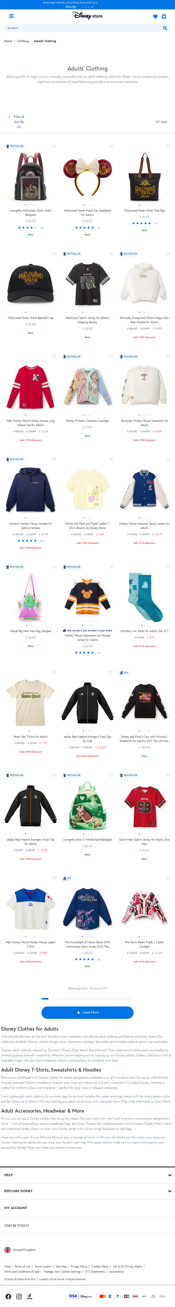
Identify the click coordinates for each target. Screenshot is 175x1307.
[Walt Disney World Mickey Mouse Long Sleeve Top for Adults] (30, 389)
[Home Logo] (87, 15)
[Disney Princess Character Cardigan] (87, 389)
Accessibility (116, 1271)
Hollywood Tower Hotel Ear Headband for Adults (87, 213)
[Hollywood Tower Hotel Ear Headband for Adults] (87, 178)
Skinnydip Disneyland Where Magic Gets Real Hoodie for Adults (144, 320)
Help (7, 1266)
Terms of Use (23, 1266)
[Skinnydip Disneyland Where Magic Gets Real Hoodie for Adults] (144, 286)
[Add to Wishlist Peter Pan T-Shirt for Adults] (54, 672)
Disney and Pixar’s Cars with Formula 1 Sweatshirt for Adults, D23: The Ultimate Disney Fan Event (144, 739)
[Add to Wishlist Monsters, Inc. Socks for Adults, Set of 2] (168, 567)
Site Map (61, 1266)
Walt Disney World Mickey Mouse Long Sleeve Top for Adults (30, 423)
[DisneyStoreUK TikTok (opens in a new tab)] (29, 1296)
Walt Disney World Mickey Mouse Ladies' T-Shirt (31, 944)
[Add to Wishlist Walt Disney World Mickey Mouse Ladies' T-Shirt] (54, 878)
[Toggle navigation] (13, 15)
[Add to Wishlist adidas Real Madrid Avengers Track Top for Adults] (54, 775)
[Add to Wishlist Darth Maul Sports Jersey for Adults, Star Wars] (168, 775)
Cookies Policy (100, 1266)
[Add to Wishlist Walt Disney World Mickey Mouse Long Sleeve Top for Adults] (54, 356)
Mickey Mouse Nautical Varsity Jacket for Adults (144, 526)
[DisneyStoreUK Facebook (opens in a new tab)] (8, 1296)
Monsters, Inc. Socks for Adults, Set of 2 (144, 631)
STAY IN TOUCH (16, 1226)
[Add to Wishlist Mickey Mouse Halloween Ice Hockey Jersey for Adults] (111, 567)
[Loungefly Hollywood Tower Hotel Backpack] (30, 178)
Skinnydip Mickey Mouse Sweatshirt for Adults (144, 423)
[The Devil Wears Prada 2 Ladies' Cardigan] (144, 910)
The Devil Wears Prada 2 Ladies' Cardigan (144, 944)
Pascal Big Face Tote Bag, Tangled (30, 631)
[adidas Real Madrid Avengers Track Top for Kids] (87, 705)
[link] (30, 228)
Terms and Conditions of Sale (21, 1271)
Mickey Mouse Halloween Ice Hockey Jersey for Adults (87, 638)
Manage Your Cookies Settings (62, 1271)
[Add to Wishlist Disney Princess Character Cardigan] (111, 356)
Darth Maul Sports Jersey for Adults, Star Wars (144, 842)
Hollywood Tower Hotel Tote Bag (144, 210)
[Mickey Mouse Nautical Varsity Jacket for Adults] (144, 492)
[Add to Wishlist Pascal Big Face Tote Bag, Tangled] (54, 567)
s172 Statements (95, 1271)
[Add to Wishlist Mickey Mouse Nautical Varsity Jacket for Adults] (168, 459)
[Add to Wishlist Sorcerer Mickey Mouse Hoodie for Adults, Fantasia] (54, 459)
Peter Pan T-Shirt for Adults (31, 737)
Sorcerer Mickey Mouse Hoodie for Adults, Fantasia (30, 526)
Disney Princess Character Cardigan (87, 421)
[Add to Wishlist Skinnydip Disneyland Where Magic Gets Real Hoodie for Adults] (168, 254)
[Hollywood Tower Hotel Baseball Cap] (30, 286)
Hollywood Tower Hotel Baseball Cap (30, 318)
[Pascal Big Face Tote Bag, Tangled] (30, 599)
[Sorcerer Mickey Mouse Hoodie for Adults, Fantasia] (30, 492)
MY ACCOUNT (15, 1208)
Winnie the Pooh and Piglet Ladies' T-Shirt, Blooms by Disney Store (87, 526)
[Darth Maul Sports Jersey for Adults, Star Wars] (144, 807)
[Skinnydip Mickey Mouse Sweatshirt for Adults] (144, 389)
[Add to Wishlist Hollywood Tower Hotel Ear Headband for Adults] (111, 146)
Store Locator (43, 1266)
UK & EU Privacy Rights (127, 1266)
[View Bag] (163, 16)
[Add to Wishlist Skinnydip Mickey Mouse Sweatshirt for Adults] (168, 356)
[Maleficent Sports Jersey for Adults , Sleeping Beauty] (87, 286)
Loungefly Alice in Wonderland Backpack (87, 839)
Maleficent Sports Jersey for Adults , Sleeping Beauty (87, 320)
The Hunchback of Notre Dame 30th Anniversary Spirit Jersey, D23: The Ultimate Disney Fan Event (87, 944)
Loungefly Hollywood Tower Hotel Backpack (30, 213)
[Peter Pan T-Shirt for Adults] (30, 705)
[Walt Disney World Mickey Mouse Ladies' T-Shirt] (30, 910)
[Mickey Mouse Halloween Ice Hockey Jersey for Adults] (87, 599)
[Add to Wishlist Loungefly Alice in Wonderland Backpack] (111, 775)
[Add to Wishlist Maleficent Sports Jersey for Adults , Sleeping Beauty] (111, 254)
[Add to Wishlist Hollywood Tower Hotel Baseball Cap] (54, 254)
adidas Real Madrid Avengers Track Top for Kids (87, 739)
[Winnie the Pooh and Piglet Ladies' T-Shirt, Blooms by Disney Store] (87, 492)
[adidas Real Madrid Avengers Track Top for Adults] (30, 807)
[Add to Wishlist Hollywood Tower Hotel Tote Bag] (168, 146)
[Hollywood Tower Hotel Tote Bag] (144, 178)
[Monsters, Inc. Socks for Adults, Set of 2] (144, 599)
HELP (8, 1175)
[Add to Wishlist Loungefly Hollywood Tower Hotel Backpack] (54, 146)
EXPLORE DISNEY (18, 1191)
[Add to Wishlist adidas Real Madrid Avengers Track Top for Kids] (111, 672)
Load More (91, 1013)
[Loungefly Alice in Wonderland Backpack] (87, 807)
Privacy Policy (79, 1266)
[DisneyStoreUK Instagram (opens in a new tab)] (19, 1296)
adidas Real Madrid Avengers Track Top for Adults (30, 842)
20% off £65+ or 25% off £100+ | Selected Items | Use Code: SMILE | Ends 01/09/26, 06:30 (71, 4)
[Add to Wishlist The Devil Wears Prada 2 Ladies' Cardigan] (168, 878)
